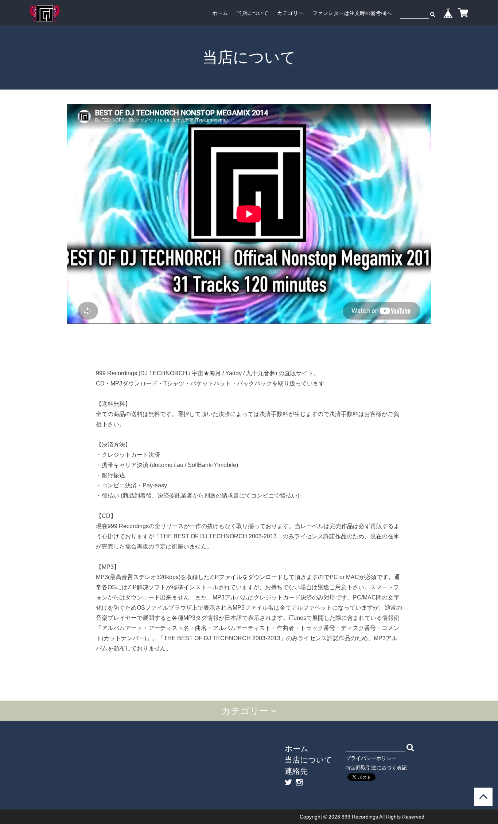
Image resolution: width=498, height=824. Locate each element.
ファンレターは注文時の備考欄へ (352, 12)
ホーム (220, 12)
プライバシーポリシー (371, 758)
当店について (252, 12)
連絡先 (296, 771)
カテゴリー (290, 12)
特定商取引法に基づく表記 (376, 767)
